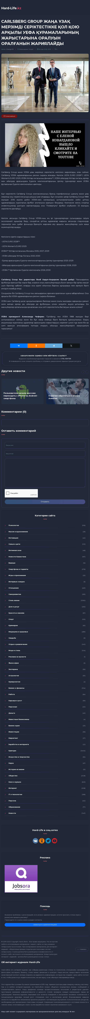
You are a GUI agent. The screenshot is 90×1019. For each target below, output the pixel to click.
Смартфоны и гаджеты (18, 569)
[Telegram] (53, 345)
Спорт (31, 49)
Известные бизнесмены (19, 719)
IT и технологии (15, 794)
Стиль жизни (23, 49)
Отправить (45, 502)
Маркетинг (13, 738)
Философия (14, 663)
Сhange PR (10, 49)
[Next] (87, 372)
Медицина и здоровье (18, 632)
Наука (11, 763)
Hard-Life (11, 8)
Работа (12, 694)
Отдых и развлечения (18, 644)
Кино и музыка (15, 782)
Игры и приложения (17, 575)
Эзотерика (13, 669)
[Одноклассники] (36, 345)
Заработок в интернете (19, 744)
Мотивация (13, 538)
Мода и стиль (14, 650)
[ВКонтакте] (19, 345)
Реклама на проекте (17, 657)
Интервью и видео (17, 582)
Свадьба (12, 638)
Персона (12, 801)
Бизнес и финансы (16, 688)
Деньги (12, 713)
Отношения (14, 588)
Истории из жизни (16, 769)
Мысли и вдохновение (18, 532)
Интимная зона (15, 550)
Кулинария (13, 625)
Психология (14, 525)
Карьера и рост (15, 701)
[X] (71, 345)
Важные (12, 563)
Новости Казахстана (17, 557)
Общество (13, 776)
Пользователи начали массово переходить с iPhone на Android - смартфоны (21, 395)
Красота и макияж (16, 613)
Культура (12, 751)
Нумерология (14, 682)
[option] (22, 391)
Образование (14, 807)
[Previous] (83, 372)
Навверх (83, 949)
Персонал (13, 707)
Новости (12, 813)
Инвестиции (14, 732)
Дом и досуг (14, 607)
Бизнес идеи (14, 726)
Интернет (13, 788)
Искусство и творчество (19, 757)
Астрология (14, 676)
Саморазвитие (15, 594)
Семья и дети (14, 544)
